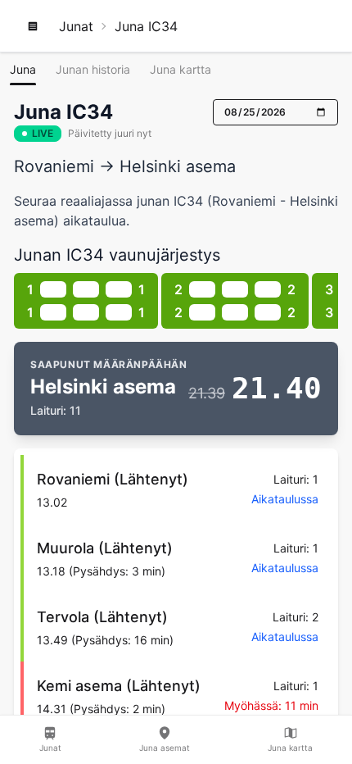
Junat (76, 26)
